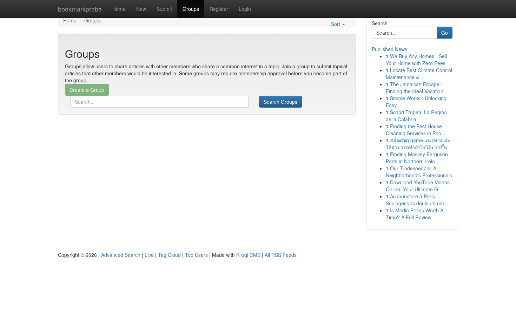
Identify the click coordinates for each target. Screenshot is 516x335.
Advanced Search (120, 254)
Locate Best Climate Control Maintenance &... (419, 74)
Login (245, 8)
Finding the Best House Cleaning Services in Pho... (415, 130)
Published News (389, 49)
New (141, 8)
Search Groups (280, 101)
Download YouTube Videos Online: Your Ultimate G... (418, 186)
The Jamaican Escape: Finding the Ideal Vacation (414, 88)
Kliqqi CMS (248, 254)
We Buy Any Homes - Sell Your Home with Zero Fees (416, 60)
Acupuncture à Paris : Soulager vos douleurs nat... (417, 200)
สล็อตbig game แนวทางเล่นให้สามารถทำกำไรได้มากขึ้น (418, 144)
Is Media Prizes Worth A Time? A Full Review (414, 214)
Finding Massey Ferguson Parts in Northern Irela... (417, 158)
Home (119, 8)
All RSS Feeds (281, 254)
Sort (336, 23)
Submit (164, 8)
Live (149, 254)
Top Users (196, 254)
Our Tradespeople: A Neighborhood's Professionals (419, 172)
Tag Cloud (169, 254)
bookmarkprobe (80, 8)
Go (444, 32)
